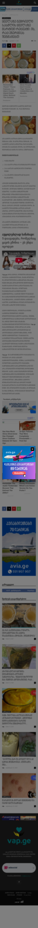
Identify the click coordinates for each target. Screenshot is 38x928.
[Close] (32, 449)
